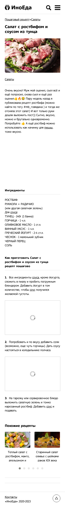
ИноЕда (21, 7)
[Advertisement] (32, 161)
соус (32, 289)
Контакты (11, 497)
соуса (13, 212)
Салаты (9, 79)
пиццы (48, 127)
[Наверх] (56, 498)
